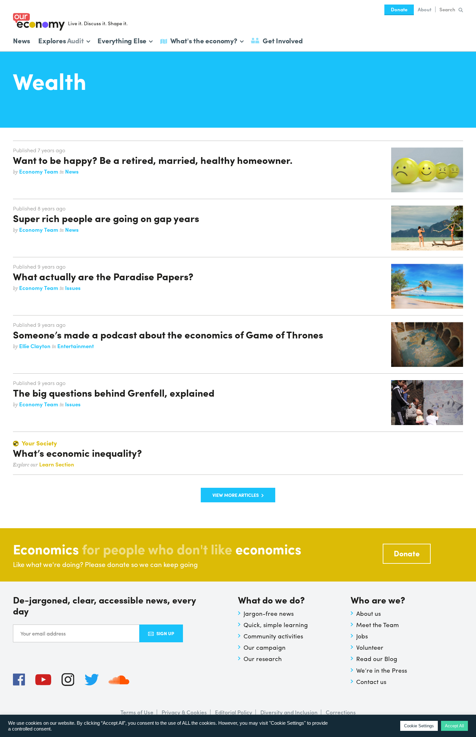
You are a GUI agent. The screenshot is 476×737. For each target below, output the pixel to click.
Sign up (165, 633)
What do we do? (271, 600)
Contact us (371, 681)
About (424, 9)
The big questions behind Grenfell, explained (113, 392)
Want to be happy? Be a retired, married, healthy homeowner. (152, 160)
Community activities (273, 635)
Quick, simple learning (276, 624)
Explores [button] (61, 40)
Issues (73, 288)
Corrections (341, 712)
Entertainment (75, 346)
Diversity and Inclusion (289, 712)
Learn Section (56, 464)
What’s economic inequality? (77, 452)
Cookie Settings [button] (419, 725)
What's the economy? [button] (203, 40)
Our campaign (265, 647)
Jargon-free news (269, 613)
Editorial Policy (233, 712)
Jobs (362, 635)
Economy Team (39, 171)
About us (368, 613)
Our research (263, 658)
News (21, 40)
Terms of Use (136, 712)
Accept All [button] (454, 725)
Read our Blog (376, 658)
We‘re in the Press (381, 670)
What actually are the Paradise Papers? (103, 276)
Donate (399, 9)
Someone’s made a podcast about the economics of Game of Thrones (168, 334)
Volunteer (369, 647)
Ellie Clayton (35, 346)
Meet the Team (377, 624)
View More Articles (235, 495)
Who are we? (378, 600)
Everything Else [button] (121, 40)
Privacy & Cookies (184, 712)
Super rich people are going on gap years (106, 218)
